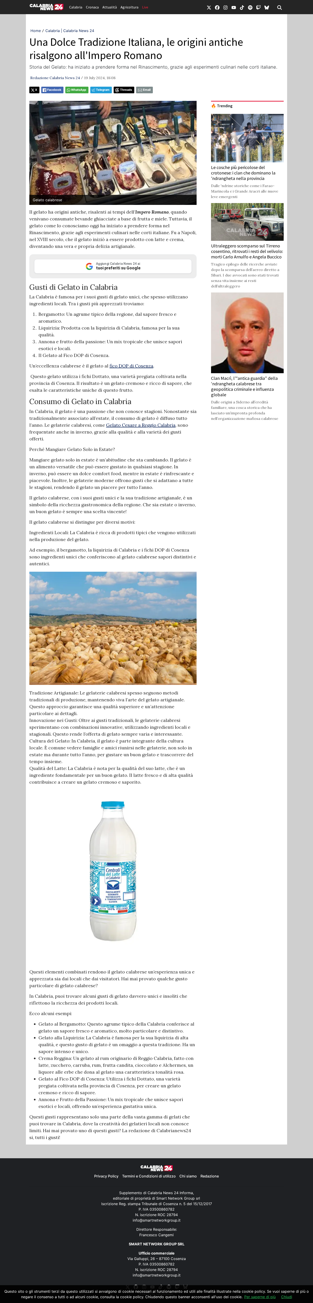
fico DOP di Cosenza (131, 366)
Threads (126, 89)
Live (145, 7)
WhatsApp (78, 89)
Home (35, 30)
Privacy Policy (106, 1176)
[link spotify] (250, 7)
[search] (279, 7)
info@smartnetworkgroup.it (157, 1220)
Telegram (103, 89)
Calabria (75, 7)
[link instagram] (225, 7)
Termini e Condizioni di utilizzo (149, 1176)
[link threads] (267, 7)
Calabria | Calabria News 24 (69, 30)
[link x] (209, 7)
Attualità (109, 7)
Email (147, 89)
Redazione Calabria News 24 (55, 77)
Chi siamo (188, 1176)
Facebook (54, 89)
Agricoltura (129, 7)
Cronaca (92, 7)
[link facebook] (217, 7)
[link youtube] (234, 7)
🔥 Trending (222, 105)
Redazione (209, 1176)
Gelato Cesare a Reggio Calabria (141, 425)
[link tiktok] (242, 7)
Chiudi (286, 1297)
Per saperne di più (260, 1297)
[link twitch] (258, 7)
